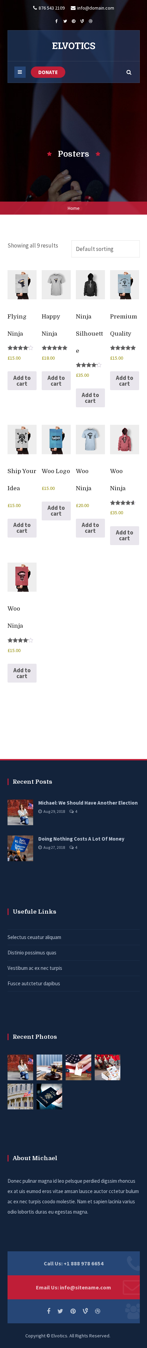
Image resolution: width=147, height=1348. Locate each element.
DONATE (48, 72)
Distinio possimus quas (32, 952)
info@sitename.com (85, 1287)
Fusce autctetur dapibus (34, 983)
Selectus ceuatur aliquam (34, 937)
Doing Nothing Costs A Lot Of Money (81, 838)
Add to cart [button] (22, 380)
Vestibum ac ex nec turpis (35, 968)
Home (74, 208)
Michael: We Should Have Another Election (88, 802)
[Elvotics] (73, 45)
